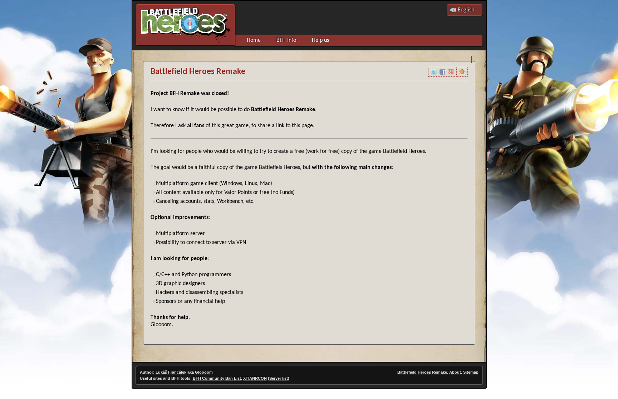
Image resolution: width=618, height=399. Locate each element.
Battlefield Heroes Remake (422, 372)
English (466, 10)
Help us (320, 40)
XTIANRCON (255, 378)
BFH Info (286, 40)
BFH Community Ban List (217, 378)
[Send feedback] (462, 72)
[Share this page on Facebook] (442, 72)
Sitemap (471, 372)
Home (254, 40)
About (455, 372)
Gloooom (204, 372)
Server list (278, 378)
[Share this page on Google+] (451, 72)
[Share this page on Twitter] (434, 72)
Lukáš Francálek (171, 372)
